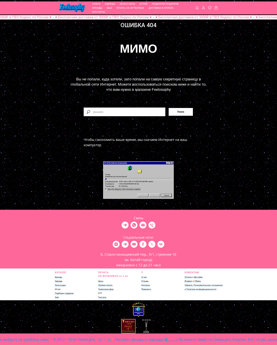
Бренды (58, 277)
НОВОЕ (96, 4)
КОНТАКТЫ (98, 12)
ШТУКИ (144, 4)
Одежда (58, 281)
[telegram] (125, 225)
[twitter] (151, 244)
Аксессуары (60, 285)
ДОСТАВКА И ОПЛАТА (160, 8)
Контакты (145, 285)
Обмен (197, 281)
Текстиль (102, 297)
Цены (100, 281)
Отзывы (145, 281)
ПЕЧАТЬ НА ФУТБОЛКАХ (130, 8)
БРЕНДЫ (97, 8)
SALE (109, 8)
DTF (100, 293)
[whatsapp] (134, 225)
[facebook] (143, 244)
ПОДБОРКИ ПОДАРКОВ (165, 4)
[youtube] (134, 244)
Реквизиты (146, 289)
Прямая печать (105, 285)
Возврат (188, 281)
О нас (144, 277)
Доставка (198, 277)
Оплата (188, 277)
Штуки (58, 289)
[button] (197, 8)
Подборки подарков (64, 293)
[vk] (160, 244)
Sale (57, 297)
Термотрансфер (106, 289)
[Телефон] (151, 225)
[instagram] (116, 244)
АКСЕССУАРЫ (127, 4)
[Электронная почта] (143, 225)
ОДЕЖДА (110, 4)
